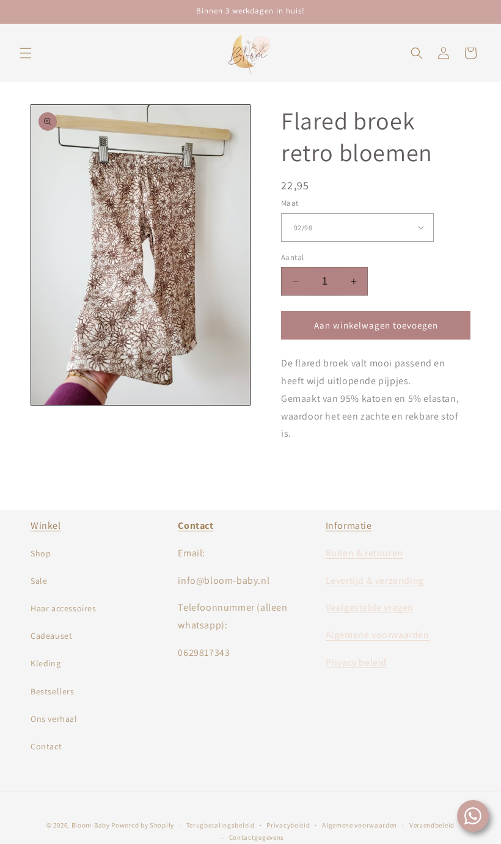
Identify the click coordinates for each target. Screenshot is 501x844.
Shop (41, 553)
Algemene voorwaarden (378, 634)
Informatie (349, 525)
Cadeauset (51, 635)
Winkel (46, 525)
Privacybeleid (288, 825)
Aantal (292, 257)
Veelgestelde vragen (370, 607)
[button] (25, 53)
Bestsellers (53, 691)
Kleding (45, 663)
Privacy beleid (356, 662)
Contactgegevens (257, 837)
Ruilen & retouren (364, 553)
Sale (39, 580)
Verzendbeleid (432, 825)
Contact (46, 746)
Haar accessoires (64, 608)
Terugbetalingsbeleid (220, 825)
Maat (290, 203)
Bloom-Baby (90, 825)
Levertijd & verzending (375, 580)
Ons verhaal (54, 718)
